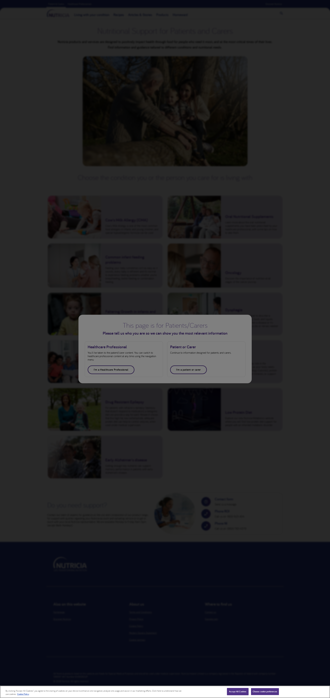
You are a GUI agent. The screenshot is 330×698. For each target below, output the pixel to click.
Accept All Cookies (237, 691)
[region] (165, 692)
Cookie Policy (23, 694)
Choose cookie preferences (265, 691)
